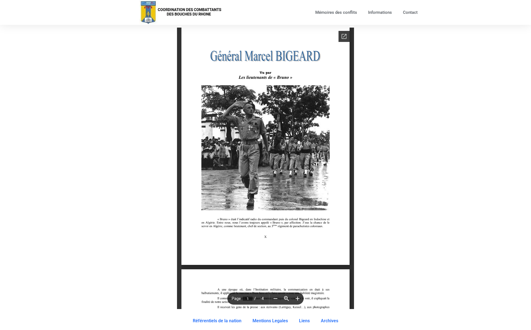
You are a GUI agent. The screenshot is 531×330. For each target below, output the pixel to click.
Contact (410, 12)
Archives (329, 320)
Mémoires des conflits (336, 12)
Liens (304, 320)
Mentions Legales (270, 320)
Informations (380, 12)
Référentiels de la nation (217, 320)
